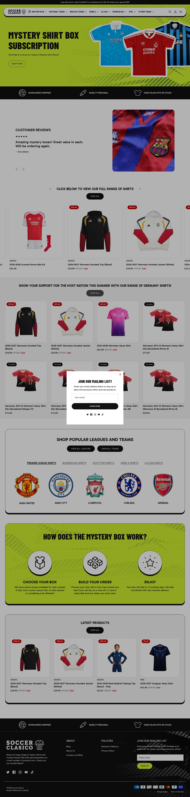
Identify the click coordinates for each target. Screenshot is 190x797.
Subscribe (95, 406)
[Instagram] (95, 414)
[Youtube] (99, 414)
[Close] (120, 374)
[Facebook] (91, 414)
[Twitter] (88, 414)
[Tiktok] (103, 414)
